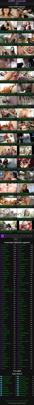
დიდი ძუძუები (5, 391)
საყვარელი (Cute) (23, 264)
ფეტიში (21, 362)
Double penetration (23, 360)
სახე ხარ (4, 337)
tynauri (3, 385)
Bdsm (3, 310)
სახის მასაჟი (22, 310)
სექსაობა (21, 249)
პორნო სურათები (23, 389)
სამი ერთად (22, 272)
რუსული (4, 326)
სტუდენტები (22, 335)
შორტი (20, 358)
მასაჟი (3, 349)
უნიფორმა (4, 362)
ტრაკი (20, 247)
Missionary (21, 257)
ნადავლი (21, 255)
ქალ (3, 320)
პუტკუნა (4, 347)
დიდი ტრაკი (22, 351)
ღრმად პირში (5, 274)
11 (31, 236)
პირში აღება (5, 245)
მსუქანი (4, 364)
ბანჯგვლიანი (22, 274)
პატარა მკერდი (6, 255)
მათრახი (21, 324)
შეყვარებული (22, 289)
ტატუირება (21, 301)
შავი (3, 287)
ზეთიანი (4, 324)
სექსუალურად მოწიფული (24, 260)
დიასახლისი (22, 318)
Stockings (4, 268)
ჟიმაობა (21, 356)
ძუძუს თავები (5, 314)
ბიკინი (20, 368)
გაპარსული (5, 257)
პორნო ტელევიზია (23, 383)
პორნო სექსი (22, 380)
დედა (3, 299)
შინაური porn (22, 376)
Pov (20, 293)
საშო (20, 262)
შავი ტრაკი (5, 360)
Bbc (20, 295)
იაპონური (4, 278)
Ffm (3, 322)
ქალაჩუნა (21, 320)
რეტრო (21, 337)
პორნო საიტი (5, 395)
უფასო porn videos (23, 393)
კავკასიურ (4, 312)
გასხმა (3, 282)
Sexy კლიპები (5, 380)
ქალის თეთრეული (23, 291)
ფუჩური (4, 247)
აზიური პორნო (22, 391)
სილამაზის (4, 276)
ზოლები (21, 297)
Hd (19, 287)
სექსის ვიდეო (5, 389)
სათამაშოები (5, 270)
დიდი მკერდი (5, 251)
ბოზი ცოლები (22, 314)
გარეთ (4, 293)
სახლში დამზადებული (7, 291)
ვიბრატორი (5, 316)
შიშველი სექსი (22, 385)
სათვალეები (5, 366)
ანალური (21, 270)
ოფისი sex (4, 353)
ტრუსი (3, 280)
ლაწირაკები (5, 260)
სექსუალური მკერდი (24, 378)
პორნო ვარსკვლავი (24, 282)
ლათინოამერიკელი (24, 333)
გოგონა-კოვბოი (6, 264)
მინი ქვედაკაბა (22, 366)
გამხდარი (21, 299)
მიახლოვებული (23, 305)
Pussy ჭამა (21, 347)
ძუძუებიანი (4, 249)
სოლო (20, 308)
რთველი (21, 326)
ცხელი (20, 280)
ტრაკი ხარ (4, 301)
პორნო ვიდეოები (17, 1)
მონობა (21, 312)
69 (19, 353)
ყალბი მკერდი (6, 358)
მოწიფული (21, 328)
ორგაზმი (4, 335)
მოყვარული (22, 268)
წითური (21, 303)
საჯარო (21, 364)
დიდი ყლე (21, 285)
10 (28, 236)
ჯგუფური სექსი (5, 333)
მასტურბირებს (5, 272)
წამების (4, 356)
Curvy (3, 305)
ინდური (21, 345)
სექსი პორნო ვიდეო (7, 383)
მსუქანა (4, 345)
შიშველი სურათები (23, 387)
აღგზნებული (22, 266)
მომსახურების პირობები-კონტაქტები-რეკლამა (17, 400)
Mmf (20, 330)
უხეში (20, 343)
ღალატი (21, 349)
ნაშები (3, 262)
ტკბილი (4, 297)
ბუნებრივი (4, 285)
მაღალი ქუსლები (6, 343)
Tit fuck (20, 339)
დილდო (21, 316)
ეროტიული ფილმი (23, 341)
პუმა (3, 351)
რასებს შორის (5, 289)
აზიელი (4, 266)
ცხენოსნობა (22, 253)
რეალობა (4, 328)
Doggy (3, 253)
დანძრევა (4, 318)
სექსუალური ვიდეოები (7, 393)
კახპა (20, 278)
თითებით (21, 276)
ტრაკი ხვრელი (6, 330)
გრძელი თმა (5, 308)
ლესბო (4, 295)
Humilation (4, 339)
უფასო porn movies (7, 376)
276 (15, 239)
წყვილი (4, 303)
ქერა (20, 251)
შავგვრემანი (22, 245)
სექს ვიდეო (5, 387)
